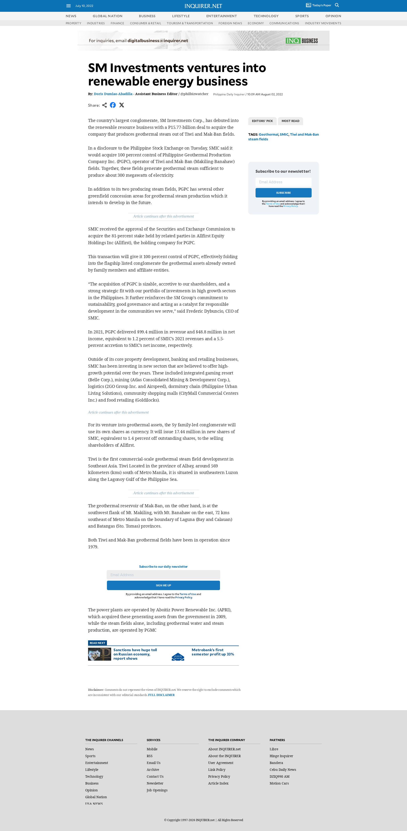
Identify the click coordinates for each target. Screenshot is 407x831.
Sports (90, 756)
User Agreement (220, 762)
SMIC (284, 134)
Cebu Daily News (283, 769)
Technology (94, 776)
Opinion (91, 790)
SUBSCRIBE (283, 192)
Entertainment (96, 762)
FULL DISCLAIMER (161, 695)
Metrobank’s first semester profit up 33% (213, 651)
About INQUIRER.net (224, 749)
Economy (256, 23)
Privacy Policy (183, 597)
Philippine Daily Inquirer (229, 94)
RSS (150, 756)
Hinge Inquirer (281, 756)
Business (91, 783)
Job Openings (157, 790)
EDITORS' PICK (262, 121)
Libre (274, 749)
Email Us (153, 762)
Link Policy (216, 769)
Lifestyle (91, 769)
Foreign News (230, 23)
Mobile (152, 749)
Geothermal (268, 134)
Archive (153, 769)
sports (302, 16)
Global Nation (96, 797)
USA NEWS (94, 804)
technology (266, 16)
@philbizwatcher (194, 94)
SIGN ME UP (163, 585)
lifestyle (181, 16)
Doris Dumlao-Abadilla (113, 94)
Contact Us (155, 776)
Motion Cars (279, 783)
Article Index (218, 783)
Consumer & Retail (145, 23)
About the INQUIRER (224, 756)
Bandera (276, 762)
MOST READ (290, 121)
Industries (96, 23)
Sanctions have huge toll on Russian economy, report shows (135, 654)
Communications (284, 23)
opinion (333, 16)
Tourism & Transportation (190, 23)
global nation (107, 16)
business (147, 16)
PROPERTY (73, 23)
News (71, 16)
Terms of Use (187, 594)
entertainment (221, 16)
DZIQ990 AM (279, 776)
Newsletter (155, 783)
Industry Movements (323, 23)
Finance (117, 23)
